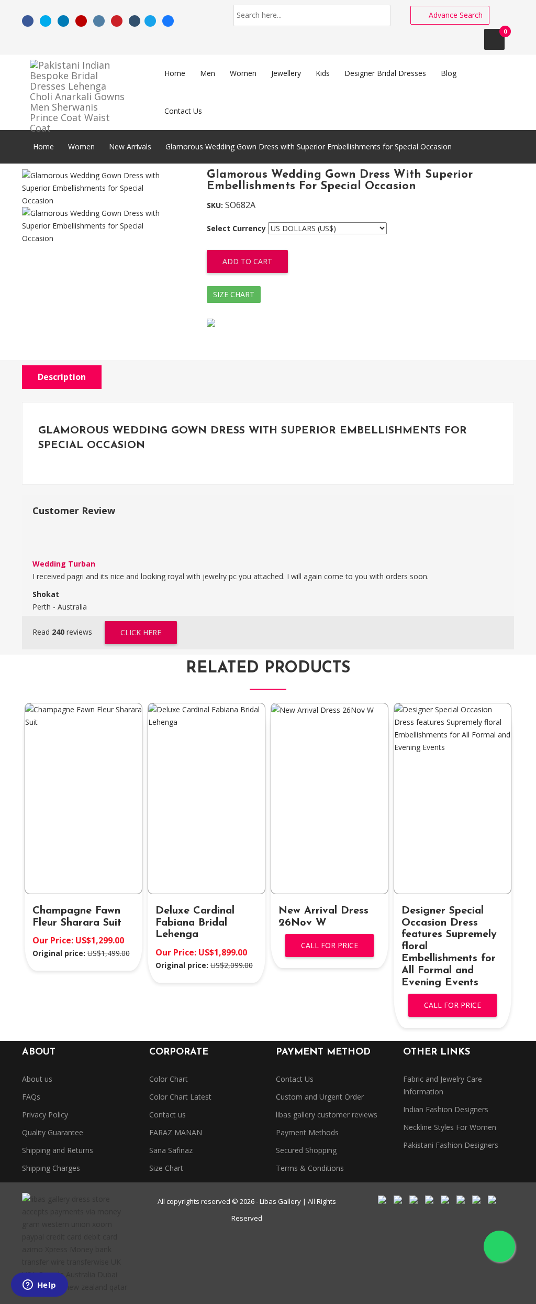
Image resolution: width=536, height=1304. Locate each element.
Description (62, 377)
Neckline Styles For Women (449, 1127)
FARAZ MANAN (175, 1132)
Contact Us (295, 1079)
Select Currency (236, 228)
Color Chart (168, 1079)
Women (81, 146)
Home (42, 146)
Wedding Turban (63, 564)
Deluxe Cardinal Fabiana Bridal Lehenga (194, 923)
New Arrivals (130, 146)
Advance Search (455, 15)
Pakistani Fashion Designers (450, 1145)
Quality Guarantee (52, 1132)
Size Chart (233, 294)
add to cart (247, 261)
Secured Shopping (306, 1150)
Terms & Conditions (310, 1168)
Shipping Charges (51, 1168)
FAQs (31, 1097)
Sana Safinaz (171, 1150)
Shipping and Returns (57, 1150)
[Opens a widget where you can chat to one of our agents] (39, 1286)
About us (37, 1079)
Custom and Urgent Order (320, 1097)
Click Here (140, 632)
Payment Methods (307, 1132)
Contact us (167, 1115)
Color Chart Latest (180, 1097)
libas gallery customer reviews (326, 1115)
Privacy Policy (45, 1115)
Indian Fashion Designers (445, 1109)
